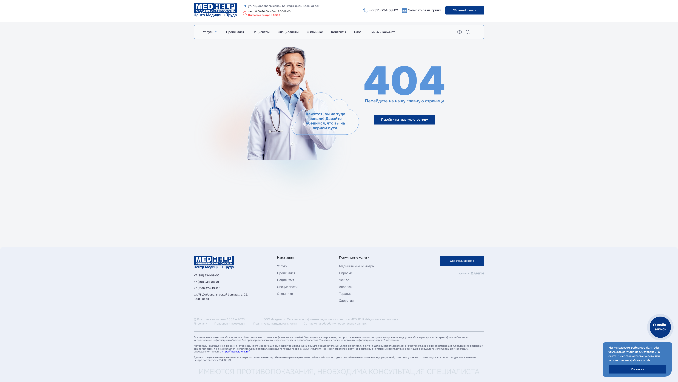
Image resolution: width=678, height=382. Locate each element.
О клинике (315, 32)
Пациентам (261, 32)
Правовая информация (230, 323)
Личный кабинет (382, 32)
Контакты (338, 32)
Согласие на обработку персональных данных (335, 323)
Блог (357, 32)
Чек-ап (344, 280)
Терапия (345, 294)
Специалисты (288, 32)
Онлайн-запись (660, 327)
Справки (345, 273)
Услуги (208, 32)
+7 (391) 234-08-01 (206, 282)
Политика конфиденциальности (275, 323)
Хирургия (346, 301)
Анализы (345, 287)
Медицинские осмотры (356, 266)
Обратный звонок (465, 10)
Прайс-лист (235, 32)
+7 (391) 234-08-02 (207, 275)
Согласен (637, 369)
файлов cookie (640, 360)
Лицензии (200, 323)
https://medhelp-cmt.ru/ (236, 351)
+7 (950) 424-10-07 (207, 288)
